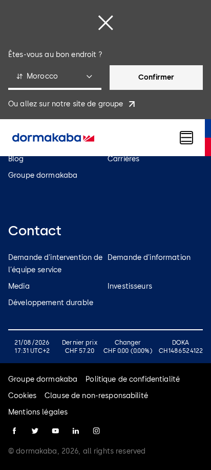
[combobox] (54, 77)
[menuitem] (53, 137)
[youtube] (55, 431)
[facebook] (14, 431)
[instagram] (96, 431)
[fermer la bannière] (105, 22)
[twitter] (34, 431)
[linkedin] (75, 431)
